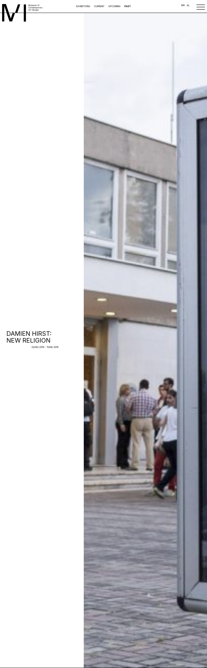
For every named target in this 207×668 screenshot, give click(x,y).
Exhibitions (83, 6)
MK (183, 5)
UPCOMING (114, 6)
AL (188, 5)
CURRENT (99, 6)
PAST (127, 6)
